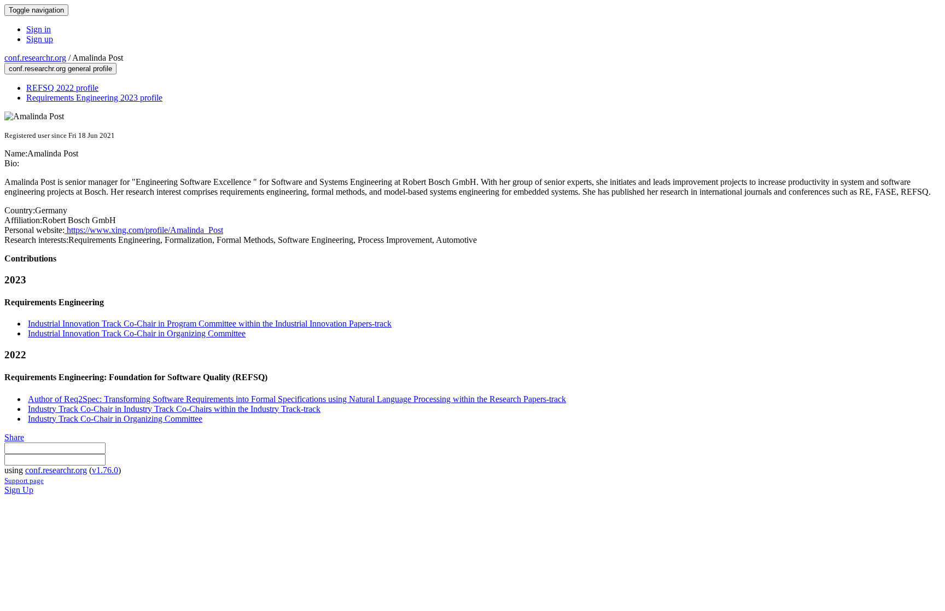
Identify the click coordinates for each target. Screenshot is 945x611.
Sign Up (18, 489)
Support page (24, 480)
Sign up (39, 39)
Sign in (38, 29)
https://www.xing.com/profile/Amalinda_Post (144, 230)
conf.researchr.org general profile (60, 69)
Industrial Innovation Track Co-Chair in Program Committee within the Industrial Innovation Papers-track (210, 323)
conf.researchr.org (35, 57)
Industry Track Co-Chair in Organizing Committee (115, 418)
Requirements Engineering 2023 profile (94, 97)
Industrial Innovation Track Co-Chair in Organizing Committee (137, 333)
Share (14, 437)
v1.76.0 (105, 470)
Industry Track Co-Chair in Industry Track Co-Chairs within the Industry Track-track (174, 409)
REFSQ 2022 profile (62, 87)
